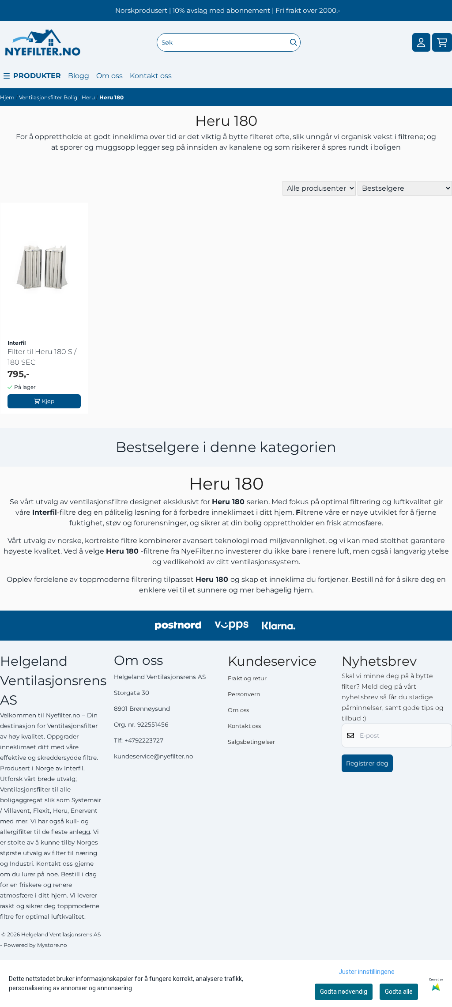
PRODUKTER (37, 76)
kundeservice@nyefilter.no (153, 756)
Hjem (8, 97)
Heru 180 (111, 97)
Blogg (78, 76)
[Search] (293, 42)
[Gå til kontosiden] (421, 42)
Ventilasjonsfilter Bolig (49, 97)
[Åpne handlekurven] (442, 42)
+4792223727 (143, 740)
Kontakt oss (151, 76)
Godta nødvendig (343, 991)
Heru (89, 97)
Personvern (244, 694)
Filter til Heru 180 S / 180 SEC (42, 356)
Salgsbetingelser (251, 742)
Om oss (109, 76)
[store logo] (42, 42)
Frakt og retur (247, 678)
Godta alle (399, 991)
